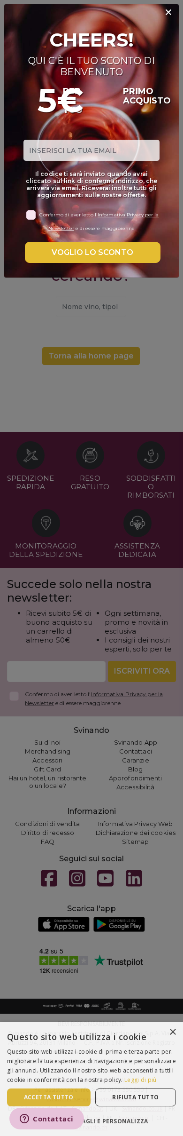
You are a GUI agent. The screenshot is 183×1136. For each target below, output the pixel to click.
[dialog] (91, 1079)
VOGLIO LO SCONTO (92, 252)
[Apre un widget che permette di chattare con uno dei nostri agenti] (46, 1119)
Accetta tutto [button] (49, 1097)
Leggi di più (140, 1080)
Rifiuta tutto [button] (135, 1097)
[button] (91, 1120)
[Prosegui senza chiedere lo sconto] (168, 12)
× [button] (172, 1032)
